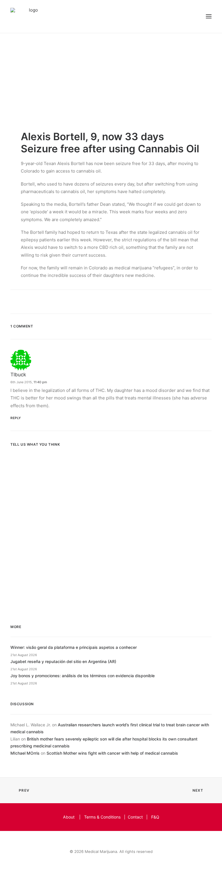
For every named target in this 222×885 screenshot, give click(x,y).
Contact (135, 816)
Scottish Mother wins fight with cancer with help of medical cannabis (112, 753)
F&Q (155, 816)
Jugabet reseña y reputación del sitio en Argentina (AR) (63, 661)
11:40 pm (40, 382)
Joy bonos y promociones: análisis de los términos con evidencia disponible (82, 675)
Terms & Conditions (102, 816)
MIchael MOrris (25, 753)
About (69, 816)
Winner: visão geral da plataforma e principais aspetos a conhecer (73, 647)
